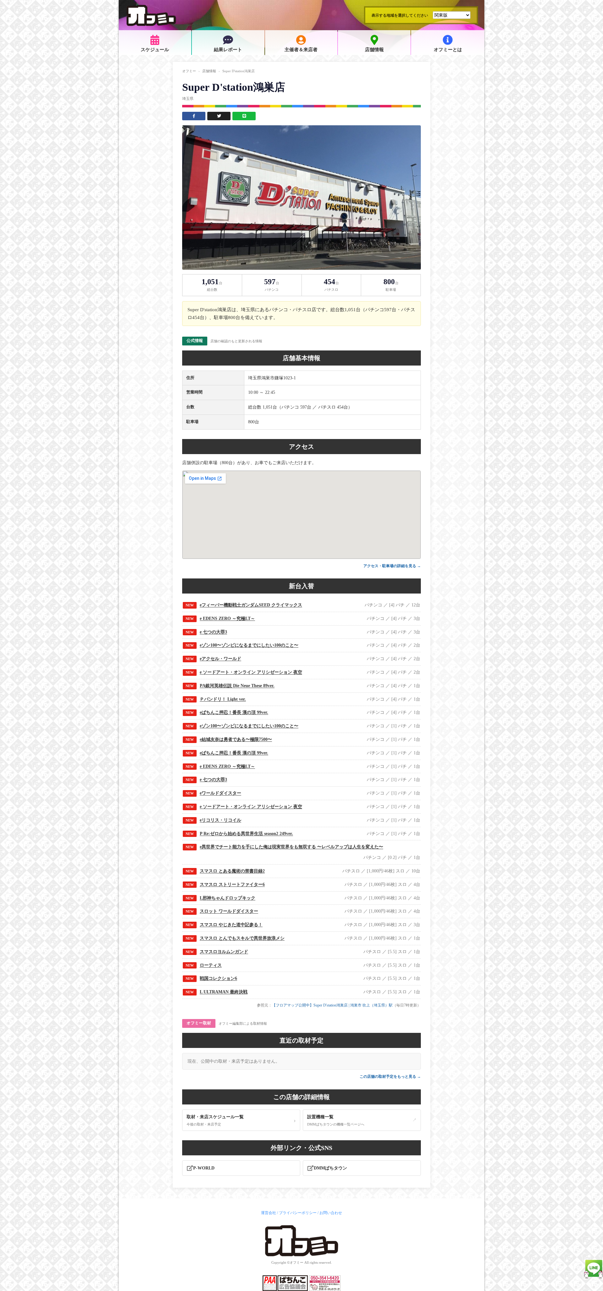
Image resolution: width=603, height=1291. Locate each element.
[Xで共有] (219, 116)
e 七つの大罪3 (213, 632)
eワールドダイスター (220, 793)
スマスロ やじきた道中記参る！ (231, 924)
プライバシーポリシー (298, 1213)
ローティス (211, 965)
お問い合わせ (330, 1213)
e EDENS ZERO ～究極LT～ (227, 618)
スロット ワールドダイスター (229, 911)
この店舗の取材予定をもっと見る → (390, 1076)
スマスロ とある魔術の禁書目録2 (232, 871)
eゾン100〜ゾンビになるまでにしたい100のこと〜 (249, 645)
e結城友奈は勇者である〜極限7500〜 (236, 739)
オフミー (189, 71)
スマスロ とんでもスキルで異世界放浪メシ (242, 938)
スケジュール (155, 49)
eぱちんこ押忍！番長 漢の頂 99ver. (234, 712)
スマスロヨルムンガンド (224, 951)
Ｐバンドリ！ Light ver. (223, 699)
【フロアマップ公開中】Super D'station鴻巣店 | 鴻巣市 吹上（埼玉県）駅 (332, 1005)
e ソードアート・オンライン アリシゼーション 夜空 (251, 672)
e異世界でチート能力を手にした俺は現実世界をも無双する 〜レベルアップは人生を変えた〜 (291, 846)
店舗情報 (374, 49)
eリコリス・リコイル (220, 820)
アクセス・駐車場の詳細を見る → (392, 566)
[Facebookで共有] (193, 116)
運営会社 (268, 1213)
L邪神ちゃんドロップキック (227, 898)
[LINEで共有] (244, 116)
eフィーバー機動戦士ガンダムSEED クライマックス (251, 605)
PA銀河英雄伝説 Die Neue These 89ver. (237, 685)
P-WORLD (204, 1168)
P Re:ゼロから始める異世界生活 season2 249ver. (246, 833)
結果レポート (228, 49)
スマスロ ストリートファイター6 (232, 884)
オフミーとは (448, 49)
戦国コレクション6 (218, 978)
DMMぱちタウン (330, 1168)
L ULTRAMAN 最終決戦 (223, 992)
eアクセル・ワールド (220, 658)
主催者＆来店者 (301, 49)
